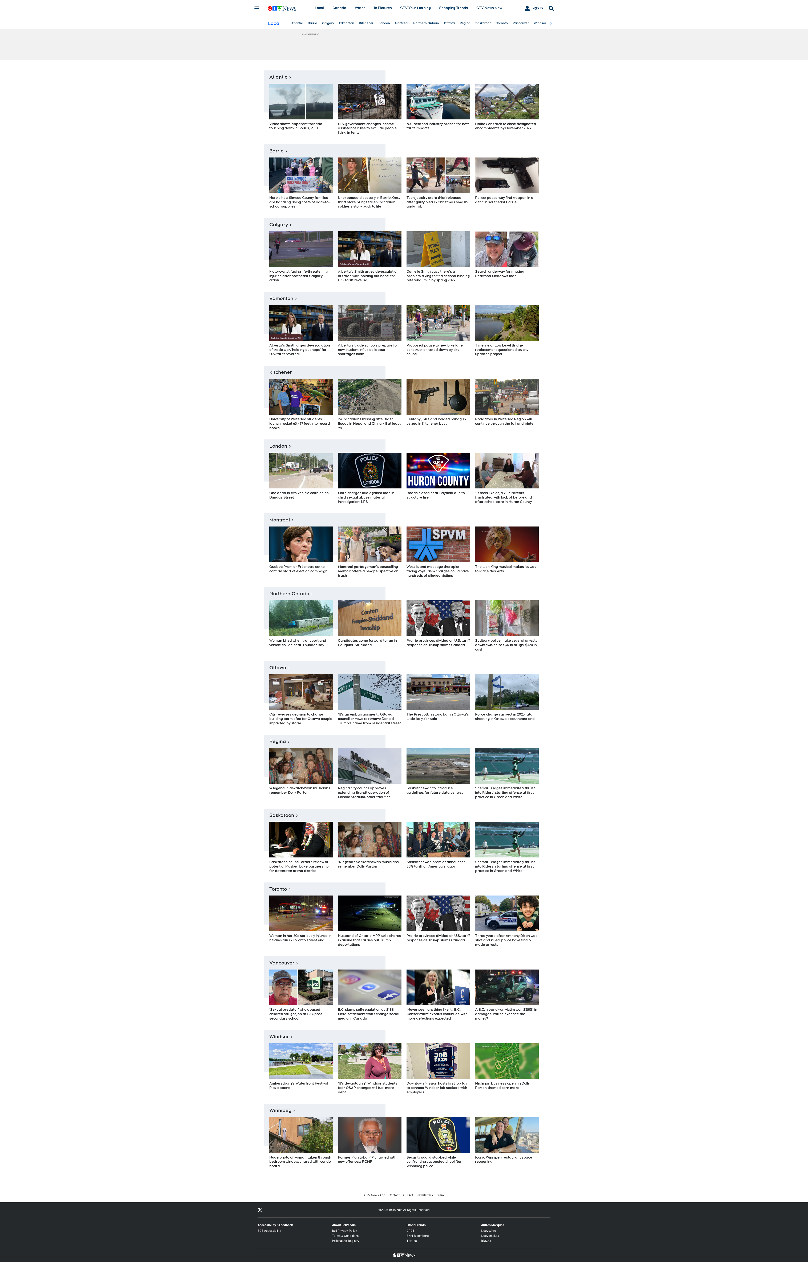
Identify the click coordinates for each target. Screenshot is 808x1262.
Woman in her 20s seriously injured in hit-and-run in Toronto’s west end (300, 938)
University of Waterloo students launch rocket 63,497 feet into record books (299, 423)
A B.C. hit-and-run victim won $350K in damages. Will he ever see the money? (506, 1014)
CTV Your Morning (415, 8)
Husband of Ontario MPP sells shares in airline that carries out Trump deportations (369, 940)
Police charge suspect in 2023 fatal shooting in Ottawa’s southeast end (505, 716)
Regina (465, 23)
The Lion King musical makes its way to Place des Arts (505, 569)
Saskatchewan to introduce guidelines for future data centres (435, 790)
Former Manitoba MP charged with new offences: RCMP (367, 1159)
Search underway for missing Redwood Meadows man (499, 274)
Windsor (540, 23)
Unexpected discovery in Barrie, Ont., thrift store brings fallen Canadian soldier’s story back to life (369, 202)
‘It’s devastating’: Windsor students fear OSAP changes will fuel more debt (367, 1087)
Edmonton (346, 23)
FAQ (410, 1195)
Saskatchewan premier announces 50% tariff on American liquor (436, 864)
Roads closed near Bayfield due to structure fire (436, 495)
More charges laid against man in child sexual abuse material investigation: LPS (366, 497)
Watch (360, 8)
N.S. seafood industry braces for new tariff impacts (438, 126)
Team (440, 1195)
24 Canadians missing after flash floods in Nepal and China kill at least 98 (369, 423)
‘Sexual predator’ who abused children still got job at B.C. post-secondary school (296, 1014)
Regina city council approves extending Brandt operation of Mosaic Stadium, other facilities (364, 792)
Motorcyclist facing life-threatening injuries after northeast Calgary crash (298, 276)
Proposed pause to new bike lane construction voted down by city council (435, 349)
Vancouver (521, 23)
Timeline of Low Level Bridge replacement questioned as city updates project (501, 349)
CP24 (410, 1230)
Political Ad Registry (345, 1240)
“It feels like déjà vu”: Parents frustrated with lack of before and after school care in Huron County (503, 497)
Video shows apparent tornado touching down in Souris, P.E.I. (295, 126)
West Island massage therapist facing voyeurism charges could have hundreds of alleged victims (438, 571)
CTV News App (374, 1195)
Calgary (328, 23)
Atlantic (297, 23)
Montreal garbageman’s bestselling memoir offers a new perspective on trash (368, 571)
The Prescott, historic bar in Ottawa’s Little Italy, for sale (438, 716)
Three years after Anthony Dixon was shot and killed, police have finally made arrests (506, 940)
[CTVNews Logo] (288, 8)
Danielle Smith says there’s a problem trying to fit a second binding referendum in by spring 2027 (438, 276)
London (384, 23)
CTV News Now (489, 8)
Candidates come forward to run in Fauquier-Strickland (367, 643)
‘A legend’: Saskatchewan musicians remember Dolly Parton (299, 790)
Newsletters (424, 1195)
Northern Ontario (426, 23)
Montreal (401, 23)
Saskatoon (483, 23)
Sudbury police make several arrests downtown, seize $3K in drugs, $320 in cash (506, 645)
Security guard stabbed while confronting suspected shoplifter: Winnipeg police (434, 1161)
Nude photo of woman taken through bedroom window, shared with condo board (300, 1161)
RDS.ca (486, 1240)
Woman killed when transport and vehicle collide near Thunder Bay (297, 643)
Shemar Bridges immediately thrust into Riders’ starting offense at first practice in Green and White (505, 792)
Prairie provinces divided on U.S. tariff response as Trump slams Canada (438, 643)
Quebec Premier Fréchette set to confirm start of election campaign (298, 569)
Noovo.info (488, 1230)
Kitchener (366, 23)
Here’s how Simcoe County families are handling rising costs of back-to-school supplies (299, 202)
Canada (339, 8)
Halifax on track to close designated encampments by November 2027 (505, 126)
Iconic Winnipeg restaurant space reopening (503, 1159)
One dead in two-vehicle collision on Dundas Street (299, 495)
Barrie (312, 23)
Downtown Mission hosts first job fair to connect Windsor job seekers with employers (437, 1087)
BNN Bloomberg (418, 1235)
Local (319, 8)
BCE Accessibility (269, 1230)
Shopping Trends (453, 8)
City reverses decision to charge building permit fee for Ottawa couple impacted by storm (300, 718)
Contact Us (396, 1195)
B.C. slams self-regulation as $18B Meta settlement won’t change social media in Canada (368, 1014)
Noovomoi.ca (490, 1235)
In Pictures (383, 8)
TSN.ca (412, 1240)
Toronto (502, 23)
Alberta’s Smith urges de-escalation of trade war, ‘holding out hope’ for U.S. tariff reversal (368, 276)
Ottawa (449, 23)
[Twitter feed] (260, 1209)
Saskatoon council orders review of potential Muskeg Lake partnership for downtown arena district (299, 866)
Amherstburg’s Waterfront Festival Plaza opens (298, 1085)
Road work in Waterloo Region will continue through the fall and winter (505, 421)
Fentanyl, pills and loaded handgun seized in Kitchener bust (436, 421)
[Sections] (256, 8)
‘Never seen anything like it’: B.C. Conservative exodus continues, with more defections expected (437, 1014)
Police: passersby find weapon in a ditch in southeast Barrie (504, 200)
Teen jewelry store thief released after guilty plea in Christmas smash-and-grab (437, 202)
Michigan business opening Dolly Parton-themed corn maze (502, 1085)
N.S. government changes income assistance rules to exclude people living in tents (367, 128)
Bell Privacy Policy (344, 1230)
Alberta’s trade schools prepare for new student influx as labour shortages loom (368, 349)
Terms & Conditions (345, 1235)
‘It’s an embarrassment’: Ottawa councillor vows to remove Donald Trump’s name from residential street (369, 718)
